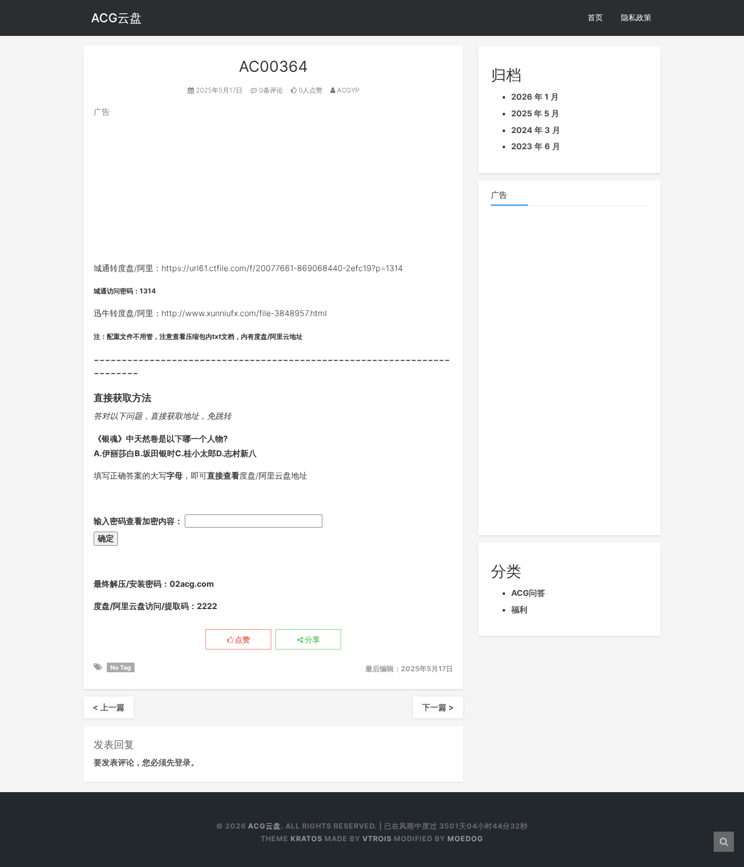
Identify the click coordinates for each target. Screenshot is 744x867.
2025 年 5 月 (535, 113)
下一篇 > (438, 707)
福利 (519, 609)
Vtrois (377, 838)
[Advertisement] (273, 190)
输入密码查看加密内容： (139, 521)
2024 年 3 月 (535, 130)
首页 (595, 17)
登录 (183, 762)
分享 (311, 639)
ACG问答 (528, 593)
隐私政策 (636, 17)
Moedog (465, 838)
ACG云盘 (116, 18)
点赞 (241, 639)
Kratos (306, 838)
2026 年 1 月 (535, 97)
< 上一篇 (109, 707)
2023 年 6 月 (535, 146)
